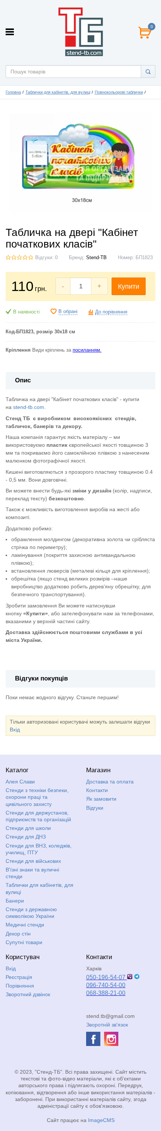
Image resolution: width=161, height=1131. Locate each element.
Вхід (15, 730)
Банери (15, 901)
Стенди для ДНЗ (26, 837)
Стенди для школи (28, 828)
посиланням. (87, 350)
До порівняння (111, 312)
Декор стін (18, 934)
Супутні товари (24, 942)
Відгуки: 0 (46, 257)
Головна (13, 92)
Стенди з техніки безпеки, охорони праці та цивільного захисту (37, 797)
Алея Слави (20, 782)
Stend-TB (96, 257)
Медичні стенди (25, 925)
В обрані (68, 311)
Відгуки (94, 808)
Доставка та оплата (110, 782)
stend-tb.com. (29, 407)
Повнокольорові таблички (119, 92)
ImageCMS (101, 1120)
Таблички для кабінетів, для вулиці (57, 92)
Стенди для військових (33, 861)
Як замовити (101, 799)
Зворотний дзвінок (28, 994)
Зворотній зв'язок (107, 1025)
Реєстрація (19, 977)
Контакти (97, 790)
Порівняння (20, 986)
